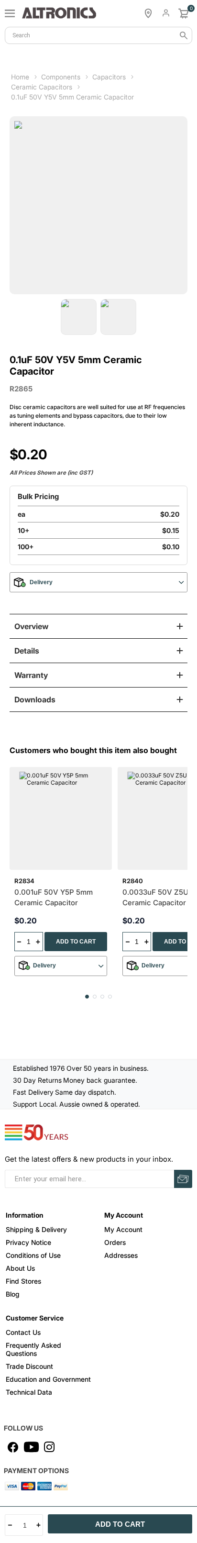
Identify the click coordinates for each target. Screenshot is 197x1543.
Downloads (34, 699)
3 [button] (102, 997)
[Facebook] (13, 1446)
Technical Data (29, 1392)
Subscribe (183, 1179)
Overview (31, 626)
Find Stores (23, 1281)
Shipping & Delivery (36, 1229)
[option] (78, 317)
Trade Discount (29, 1366)
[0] (183, 13)
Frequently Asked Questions (33, 1349)
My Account (123, 1229)
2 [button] (95, 997)
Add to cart (120, 1524)
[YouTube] (31, 1446)
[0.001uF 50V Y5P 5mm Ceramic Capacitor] (61, 818)
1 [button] (87, 997)
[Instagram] (49, 1446)
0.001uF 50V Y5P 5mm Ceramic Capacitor (53, 898)
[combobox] (98, 35)
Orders (115, 1242)
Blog (13, 1294)
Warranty (31, 675)
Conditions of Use (33, 1255)
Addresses (121, 1255)
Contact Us (23, 1332)
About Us (20, 1268)
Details (26, 650)
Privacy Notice (28, 1242)
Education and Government (48, 1379)
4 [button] (110, 997)
